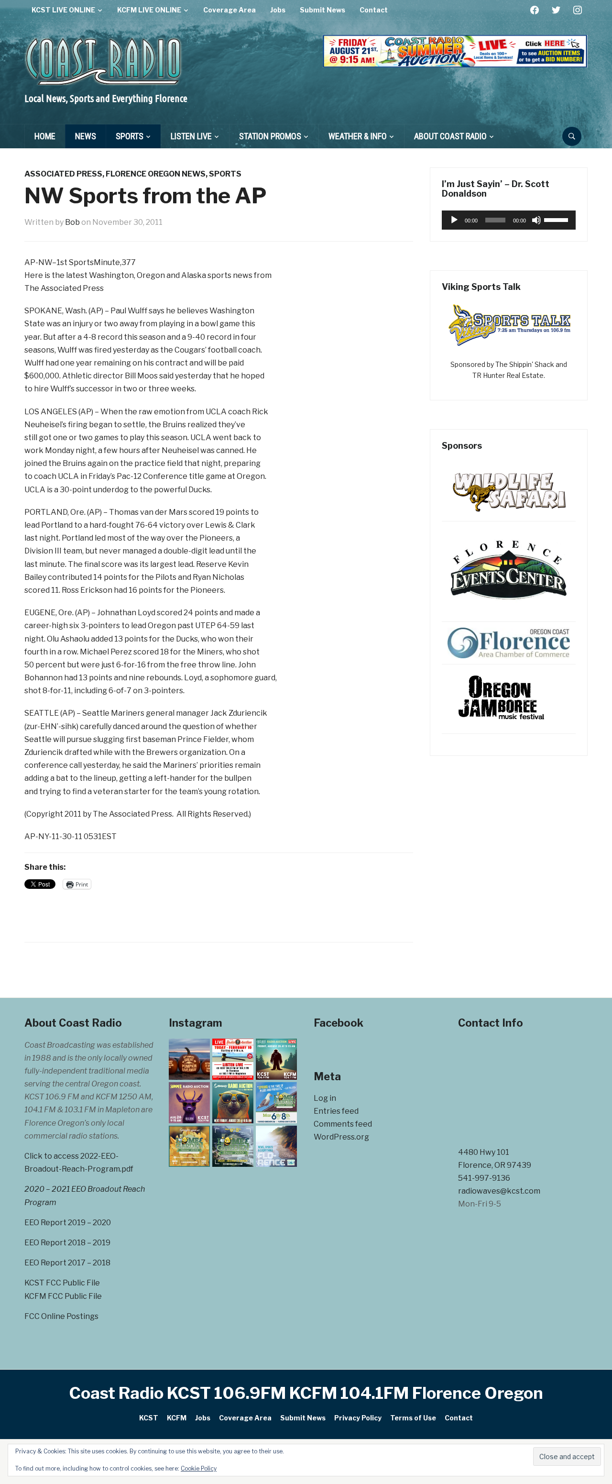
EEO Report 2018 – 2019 (67, 1242)
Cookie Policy (199, 1468)
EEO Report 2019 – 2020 (67, 1222)
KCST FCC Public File (62, 1282)
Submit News (322, 10)
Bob (72, 222)
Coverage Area (229, 10)
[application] (509, 220)
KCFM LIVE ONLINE (149, 10)
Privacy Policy (358, 1418)
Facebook (338, 1023)
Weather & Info (357, 136)
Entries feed (336, 1111)
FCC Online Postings (61, 1316)
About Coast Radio (450, 136)
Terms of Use (413, 1418)
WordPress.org (341, 1136)
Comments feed (343, 1124)
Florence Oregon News (156, 173)
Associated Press (63, 173)
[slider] (557, 219)
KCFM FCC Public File (63, 1296)
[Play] (454, 220)
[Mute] (536, 220)
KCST (148, 1418)
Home (44, 136)
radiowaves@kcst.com (499, 1191)
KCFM (176, 1418)
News (85, 136)
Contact (374, 10)
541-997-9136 (484, 1178)
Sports (129, 136)
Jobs (277, 10)
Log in (325, 1098)
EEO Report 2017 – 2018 (67, 1262)
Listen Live (191, 136)
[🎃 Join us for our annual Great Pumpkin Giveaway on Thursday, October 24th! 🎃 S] (189, 1059)
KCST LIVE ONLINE (63, 10)
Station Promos (270, 136)
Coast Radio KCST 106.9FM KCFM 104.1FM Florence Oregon (306, 1393)
